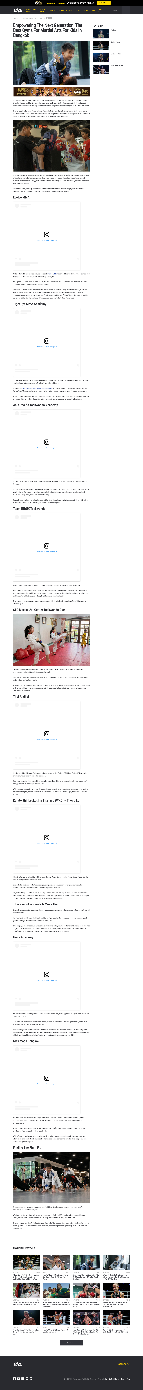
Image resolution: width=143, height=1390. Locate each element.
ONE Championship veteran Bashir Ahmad (37, 388)
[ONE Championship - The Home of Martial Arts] (18, 10)
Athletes (69, 10)
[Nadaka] (101, 33)
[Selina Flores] (101, 45)
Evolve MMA (52, 274)
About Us (100, 10)
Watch (85, 10)
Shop (93, 10)
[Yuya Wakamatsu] (101, 69)
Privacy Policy (103, 1379)
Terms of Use (125, 1379)
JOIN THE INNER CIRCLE (31, 10)
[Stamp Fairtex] (101, 57)
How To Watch (42, 10)
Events (52, 10)
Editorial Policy (114, 1379)
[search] (126, 10)
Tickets (61, 10)
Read (78, 10)
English (114, 10)
